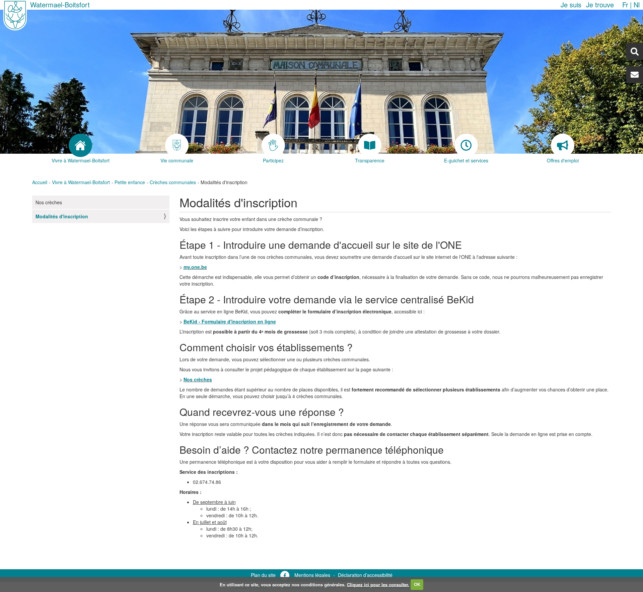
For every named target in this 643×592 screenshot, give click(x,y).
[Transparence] (370, 145)
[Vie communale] (177, 145)
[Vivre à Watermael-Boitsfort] (80, 145)
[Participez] (273, 145)
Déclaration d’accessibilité (365, 575)
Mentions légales (312, 575)
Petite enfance (130, 182)
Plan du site (263, 575)
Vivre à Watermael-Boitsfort (81, 182)
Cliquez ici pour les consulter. (378, 584)
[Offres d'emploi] (562, 145)
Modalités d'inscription (61, 216)
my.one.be (195, 267)
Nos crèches (48, 202)
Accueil (39, 182)
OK (417, 584)
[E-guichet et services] (466, 145)
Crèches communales (173, 182)
